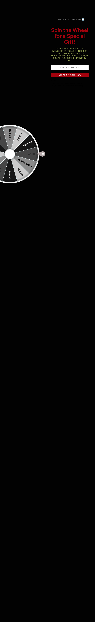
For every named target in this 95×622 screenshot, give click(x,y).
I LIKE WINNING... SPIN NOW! (69, 75)
